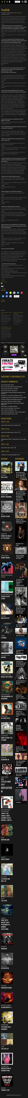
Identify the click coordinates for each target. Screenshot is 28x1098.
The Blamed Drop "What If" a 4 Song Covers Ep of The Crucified (13, 397)
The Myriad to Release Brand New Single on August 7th (11, 399)
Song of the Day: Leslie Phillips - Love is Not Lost (10, 408)
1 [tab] (2, 370)
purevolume (4, 281)
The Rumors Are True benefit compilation (9, 406)
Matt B (13, 12)
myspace (3, 278)
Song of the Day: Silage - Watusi (7, 385)
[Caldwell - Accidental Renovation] (19, 318)
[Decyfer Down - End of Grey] (7, 318)
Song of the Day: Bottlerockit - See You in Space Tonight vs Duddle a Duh (12, 403)
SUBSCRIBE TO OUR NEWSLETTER (13, 376)
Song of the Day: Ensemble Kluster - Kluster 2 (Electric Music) (13, 412)
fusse (20, 1095)
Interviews (18, 12)
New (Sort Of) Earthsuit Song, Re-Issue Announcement (11, 386)
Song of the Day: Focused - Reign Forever (9, 390)
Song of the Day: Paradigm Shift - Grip (8, 410)
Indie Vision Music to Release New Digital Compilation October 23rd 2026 (13, 393)
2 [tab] (4, 370)
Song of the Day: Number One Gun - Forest (9, 414)
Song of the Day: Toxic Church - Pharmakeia (9, 388)
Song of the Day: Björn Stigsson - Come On (9, 432)
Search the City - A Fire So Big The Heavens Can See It (11, 395)
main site (3, 280)
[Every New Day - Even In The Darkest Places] (7, 333)
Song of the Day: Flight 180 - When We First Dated (11, 401)
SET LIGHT (17, 1)
